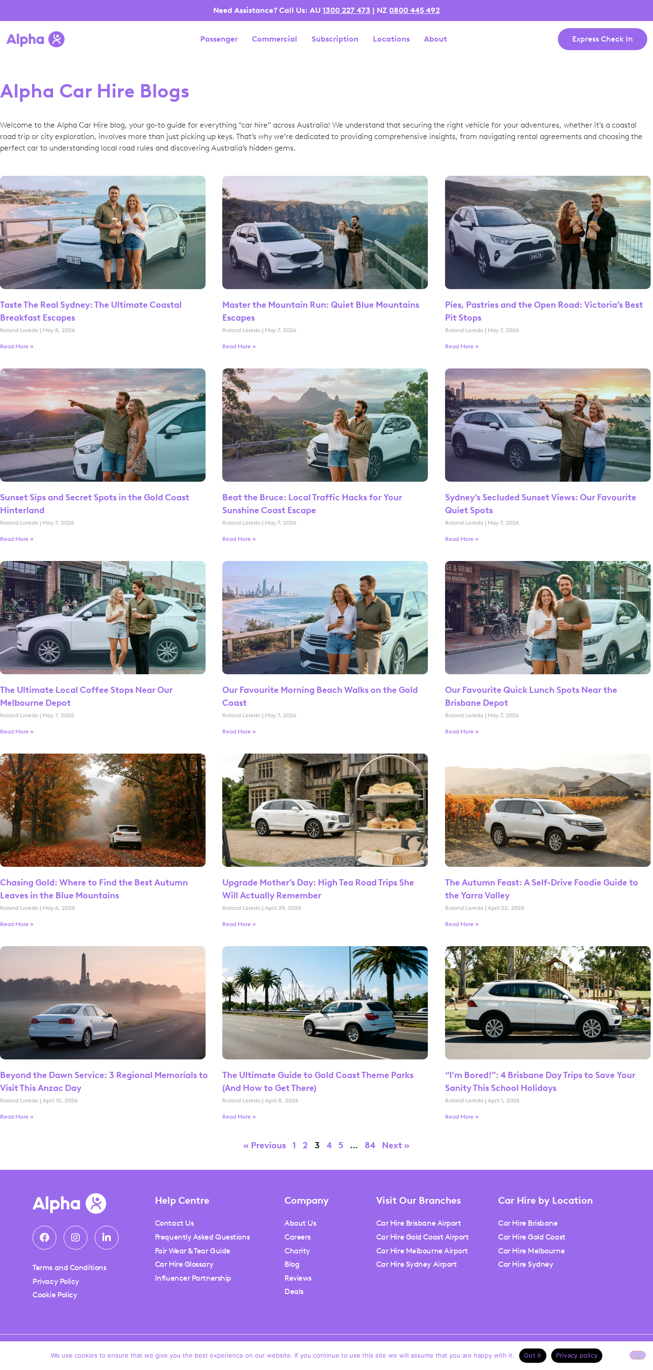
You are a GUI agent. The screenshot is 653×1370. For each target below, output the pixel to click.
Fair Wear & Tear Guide (192, 1250)
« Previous (264, 1145)
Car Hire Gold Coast (531, 1236)
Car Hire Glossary (184, 1264)
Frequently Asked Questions (202, 1236)
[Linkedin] (107, 1238)
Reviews (298, 1278)
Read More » (16, 346)
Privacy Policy (56, 1281)
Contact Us (174, 1223)
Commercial (274, 39)
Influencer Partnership (193, 1278)
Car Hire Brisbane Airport (418, 1223)
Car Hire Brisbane (527, 1223)
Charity (297, 1250)
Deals (294, 1291)
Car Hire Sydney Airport (416, 1264)
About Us (300, 1223)
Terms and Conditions (69, 1267)
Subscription (335, 39)
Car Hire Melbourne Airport (422, 1250)
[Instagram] (75, 1238)
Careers (297, 1236)
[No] (638, 1355)
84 (370, 1145)
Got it (533, 1355)
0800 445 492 (414, 10)
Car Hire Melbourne (531, 1250)
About (435, 39)
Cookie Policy (55, 1294)
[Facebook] (44, 1238)
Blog (291, 1264)
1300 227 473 (346, 10)
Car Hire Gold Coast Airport (422, 1236)
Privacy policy (577, 1355)
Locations (391, 39)
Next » (396, 1145)
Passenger (219, 39)
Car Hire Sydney (525, 1264)
